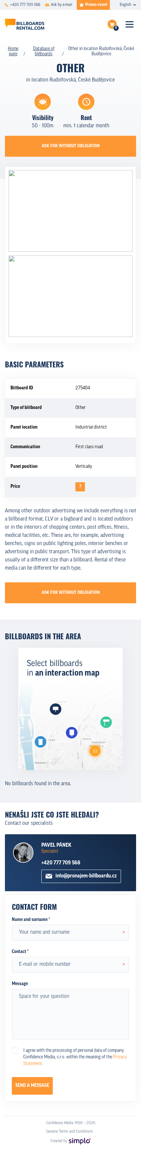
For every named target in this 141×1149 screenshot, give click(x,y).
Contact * (20, 951)
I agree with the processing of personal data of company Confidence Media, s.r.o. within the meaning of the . (75, 1057)
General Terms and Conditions (69, 1132)
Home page (13, 51)
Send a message (32, 1085)
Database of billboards (43, 51)
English (125, 5)
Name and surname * (31, 919)
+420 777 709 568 (60, 863)
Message (20, 983)
